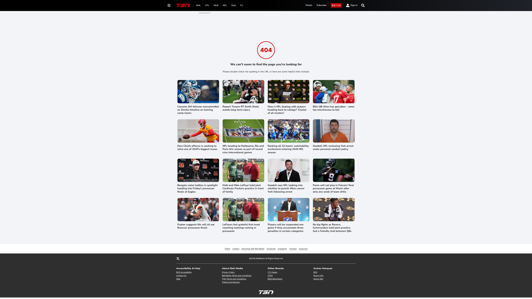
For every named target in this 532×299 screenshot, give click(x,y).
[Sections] (169, 5)
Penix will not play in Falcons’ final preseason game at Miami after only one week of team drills (333, 188)
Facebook (271, 249)
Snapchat (303, 249)
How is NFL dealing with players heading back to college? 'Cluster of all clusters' (287, 110)
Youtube (293, 249)
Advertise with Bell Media (253, 249)
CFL (207, 5)
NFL (225, 5)
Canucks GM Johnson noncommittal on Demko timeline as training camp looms (198, 110)
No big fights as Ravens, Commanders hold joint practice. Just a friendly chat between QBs (332, 228)
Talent (227, 249)
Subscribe (321, 5)
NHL (198, 5)
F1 (241, 5)
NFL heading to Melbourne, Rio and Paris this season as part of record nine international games (243, 149)
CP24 (270, 275)
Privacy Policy (228, 272)
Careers (235, 249)
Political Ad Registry (231, 282)
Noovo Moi (318, 279)
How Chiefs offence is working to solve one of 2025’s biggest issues (197, 147)
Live (338, 5)
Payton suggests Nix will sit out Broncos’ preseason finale (195, 226)
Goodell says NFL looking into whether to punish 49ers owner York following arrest (286, 188)
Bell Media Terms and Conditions (236, 275)
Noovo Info (318, 275)
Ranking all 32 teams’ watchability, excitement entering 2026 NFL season (288, 149)
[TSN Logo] (183, 5)
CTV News (272, 272)
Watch (308, 5)
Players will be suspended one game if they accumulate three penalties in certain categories (286, 228)
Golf (233, 5)
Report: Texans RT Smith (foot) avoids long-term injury (240, 108)
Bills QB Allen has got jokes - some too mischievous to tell (333, 108)
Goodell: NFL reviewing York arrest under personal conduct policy (333, 147)
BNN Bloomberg (275, 279)
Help (178, 279)
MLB (216, 5)
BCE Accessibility (184, 272)
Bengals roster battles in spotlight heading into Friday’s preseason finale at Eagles (197, 188)
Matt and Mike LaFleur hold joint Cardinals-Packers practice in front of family (243, 188)
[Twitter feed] (178, 258)
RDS (315, 272)
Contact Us (181, 275)
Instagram (282, 249)
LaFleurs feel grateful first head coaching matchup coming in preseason (241, 228)
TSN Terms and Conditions (234, 279)
